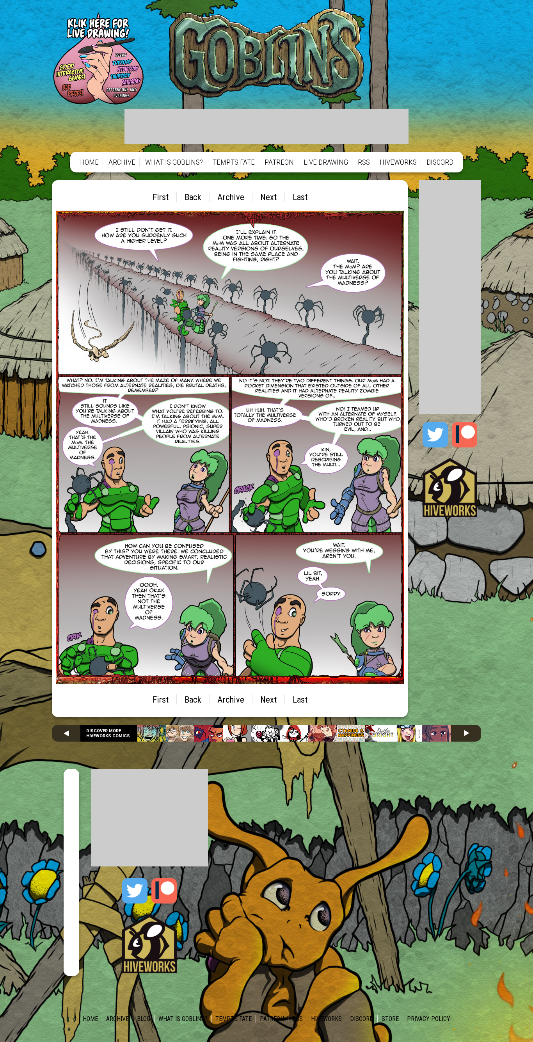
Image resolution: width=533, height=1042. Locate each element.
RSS (364, 162)
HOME (89, 162)
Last (300, 197)
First (161, 197)
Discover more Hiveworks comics (108, 733)
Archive (230, 197)
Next (268, 197)
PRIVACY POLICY (428, 1018)
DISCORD (439, 162)
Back (193, 197)
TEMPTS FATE (234, 162)
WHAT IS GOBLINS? (174, 162)
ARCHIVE (121, 162)
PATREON (279, 162)
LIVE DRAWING (326, 162)
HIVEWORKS (398, 162)
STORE (390, 1018)
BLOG (143, 1018)
